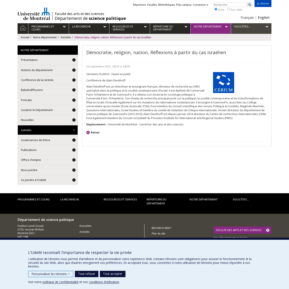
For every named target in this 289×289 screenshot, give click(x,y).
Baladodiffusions (32, 90)
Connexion (199, 5)
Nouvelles (27, 120)
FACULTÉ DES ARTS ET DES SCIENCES (239, 230)
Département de (90, 18)
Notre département (45, 37)
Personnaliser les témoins (51, 274)
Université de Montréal (34, 13)
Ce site (220, 9)
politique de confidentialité (60, 282)
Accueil (25, 37)
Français (247, 17)
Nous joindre (29, 170)
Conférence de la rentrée (37, 80)
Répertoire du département (157, 201)
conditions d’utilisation (104, 282)
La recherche (70, 199)
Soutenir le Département (37, 110)
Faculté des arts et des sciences (79, 13)
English (264, 17)
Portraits (26, 100)
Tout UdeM (236, 9)
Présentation (29, 60)
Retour (95, 132)
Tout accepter (112, 274)
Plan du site (158, 233)
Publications (29, 150)
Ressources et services (120, 199)
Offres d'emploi (31, 160)
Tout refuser (86, 274)
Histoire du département (36, 70)
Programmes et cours (34, 199)
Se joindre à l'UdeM (33, 180)
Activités (66, 37)
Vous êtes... (241, 199)
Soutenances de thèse (35, 140)
